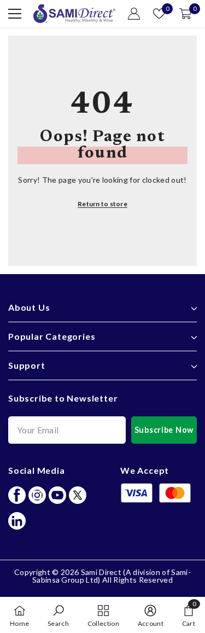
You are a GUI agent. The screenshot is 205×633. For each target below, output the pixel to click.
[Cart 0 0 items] (185, 14)
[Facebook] (17, 495)
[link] (58, 615)
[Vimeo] (17, 521)
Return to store (102, 204)
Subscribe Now (164, 429)
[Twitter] (77, 495)
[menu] (14, 13)
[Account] (134, 14)
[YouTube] (57, 495)
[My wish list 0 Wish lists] (159, 14)
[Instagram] (37, 495)
